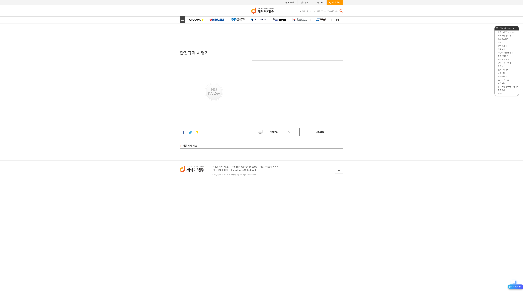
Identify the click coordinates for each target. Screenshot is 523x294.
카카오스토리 (197, 132)
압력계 (500, 66)
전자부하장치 (503, 56)
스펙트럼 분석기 (504, 35)
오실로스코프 (503, 39)
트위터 (190, 132)
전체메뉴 (182, 19)
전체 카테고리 (505, 28)
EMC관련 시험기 (504, 59)
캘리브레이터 (503, 69)
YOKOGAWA (195, 19)
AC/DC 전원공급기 (505, 52)
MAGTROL (258, 19)
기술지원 (319, 2)
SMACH (279, 19)
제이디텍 (336, 2)
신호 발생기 (502, 49)
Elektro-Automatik (300, 19)
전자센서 (501, 90)
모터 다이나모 (503, 79)
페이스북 (183, 132)
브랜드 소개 (289, 2)
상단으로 (339, 170)
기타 (337, 19)
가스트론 (321, 19)
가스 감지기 (502, 83)
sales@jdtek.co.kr (248, 169)
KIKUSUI (216, 19)
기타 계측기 (502, 76)
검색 (341, 11)
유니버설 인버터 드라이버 (508, 86)
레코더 (500, 42)
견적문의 (304, 2)
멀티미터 (501, 73)
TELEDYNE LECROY (237, 19)
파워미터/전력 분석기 (506, 32)
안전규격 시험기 (504, 62)
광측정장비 (502, 45)
